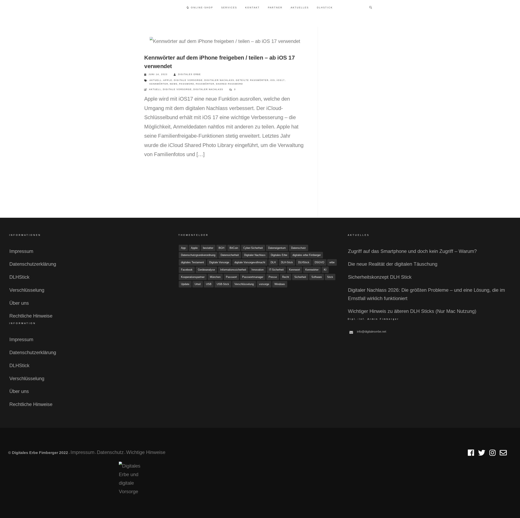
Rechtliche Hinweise (30, 316)
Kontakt (252, 7)
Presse (273, 277)
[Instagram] (492, 454)
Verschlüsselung (26, 290)
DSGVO (319, 262)
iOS (272, 80)
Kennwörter (159, 84)
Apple (167, 80)
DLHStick (325, 7)
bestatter (208, 247)
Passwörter (205, 84)
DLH (273, 262)
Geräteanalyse (206, 269)
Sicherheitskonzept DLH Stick (380, 277)
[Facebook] (471, 454)
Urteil (198, 284)
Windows (279, 284)
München (215, 277)
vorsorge (264, 284)
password (186, 84)
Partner (275, 7)
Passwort (231, 277)
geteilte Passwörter (252, 80)
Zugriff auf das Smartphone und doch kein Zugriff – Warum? (412, 251)
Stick (330, 277)
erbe (332, 262)
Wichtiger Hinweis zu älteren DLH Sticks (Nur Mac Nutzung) (412, 311)
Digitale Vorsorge (188, 80)
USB (208, 284)
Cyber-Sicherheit (253, 247)
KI (325, 269)
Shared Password (229, 84)
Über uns (19, 303)
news (174, 84)
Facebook (187, 269)
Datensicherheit (230, 255)
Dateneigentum (277, 247)
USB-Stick (223, 284)
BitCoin (234, 247)
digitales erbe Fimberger (306, 255)
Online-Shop (202, 7)
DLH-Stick (287, 262)
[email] (503, 454)
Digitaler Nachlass (219, 80)
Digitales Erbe (189, 74)
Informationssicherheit (233, 269)
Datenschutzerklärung (32, 264)
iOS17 (281, 80)
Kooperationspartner (193, 277)
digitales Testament (192, 262)
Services (229, 7)
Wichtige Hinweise (145, 452)
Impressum (21, 251)
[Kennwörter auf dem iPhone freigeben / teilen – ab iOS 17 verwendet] (225, 41)
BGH (221, 247)
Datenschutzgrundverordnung (198, 255)
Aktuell (156, 80)
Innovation (257, 269)
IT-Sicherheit (276, 269)
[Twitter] (481, 454)
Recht (285, 277)
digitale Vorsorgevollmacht (249, 262)
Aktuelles (300, 7)
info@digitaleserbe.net (371, 331)
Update (185, 284)
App (183, 247)
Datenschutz (298, 247)
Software (316, 277)
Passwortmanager (252, 277)
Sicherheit (300, 277)
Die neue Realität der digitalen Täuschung (392, 264)
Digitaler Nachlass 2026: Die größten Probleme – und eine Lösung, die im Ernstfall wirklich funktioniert (426, 294)
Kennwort (294, 269)
